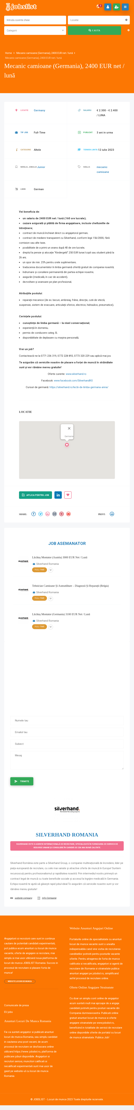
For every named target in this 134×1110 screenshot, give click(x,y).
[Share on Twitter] (41, 514)
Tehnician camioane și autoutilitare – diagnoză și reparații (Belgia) (70, 585)
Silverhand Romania (47, 563)
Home (8, 53)
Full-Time (39, 570)
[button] (67, 445)
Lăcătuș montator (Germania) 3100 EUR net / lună (61, 614)
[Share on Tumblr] (55, 514)
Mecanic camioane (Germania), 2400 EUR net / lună (44, 53)
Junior (41, 167)
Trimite (24, 781)
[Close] (69, 428)
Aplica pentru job (37, 495)
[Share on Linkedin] (48, 514)
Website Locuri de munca (20, 981)
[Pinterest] (62, 514)
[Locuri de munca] (21, 7)
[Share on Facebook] (34, 514)
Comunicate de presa (16, 1005)
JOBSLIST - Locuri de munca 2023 (53, 1099)
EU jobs (8, 1012)
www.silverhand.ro (76, 374)
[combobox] (99, 20)
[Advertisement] (67, 677)
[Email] (69, 514)
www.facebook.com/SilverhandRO (73, 380)
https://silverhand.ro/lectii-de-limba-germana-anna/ (79, 387)
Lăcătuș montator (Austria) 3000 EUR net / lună (59, 557)
